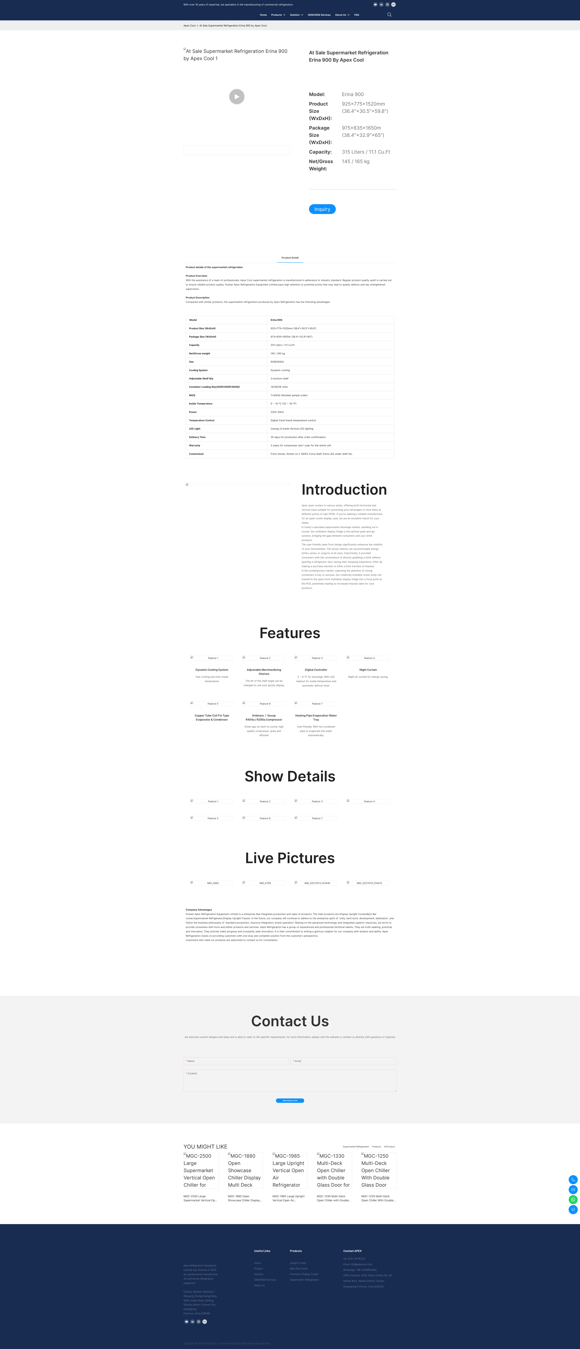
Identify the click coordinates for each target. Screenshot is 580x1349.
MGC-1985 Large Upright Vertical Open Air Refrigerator (288, 1198)
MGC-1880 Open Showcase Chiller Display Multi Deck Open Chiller (244, 1198)
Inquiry (322, 209)
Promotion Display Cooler (304, 1274)
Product (258, 1268)
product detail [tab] (290, 257)
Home (257, 1262)
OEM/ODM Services (265, 1279)
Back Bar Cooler (299, 1268)
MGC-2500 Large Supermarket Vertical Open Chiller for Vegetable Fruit (201, 1198)
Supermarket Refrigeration (356, 1146)
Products (376, 1146)
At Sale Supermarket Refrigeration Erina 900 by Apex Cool (233, 25)
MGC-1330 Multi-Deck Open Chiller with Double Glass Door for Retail (333, 1198)
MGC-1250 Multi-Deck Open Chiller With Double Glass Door (377, 1198)
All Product (389, 1146)
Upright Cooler (298, 1262)
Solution (258, 1274)
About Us (259, 1285)
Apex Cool (190, 25)
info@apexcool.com (361, 1264)
